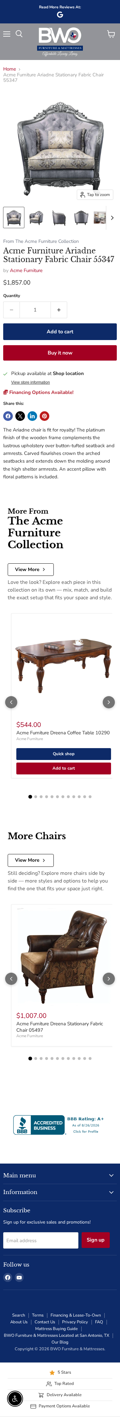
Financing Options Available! (41, 392)
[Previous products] (11, 702)
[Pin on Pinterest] (44, 416)
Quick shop (64, 754)
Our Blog (60, 1342)
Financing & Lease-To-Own (76, 1315)
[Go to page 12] (90, 796)
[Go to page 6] (57, 796)
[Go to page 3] (41, 796)
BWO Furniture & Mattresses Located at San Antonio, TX (56, 1335)
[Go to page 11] (84, 796)
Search (18, 1315)
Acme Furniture (26, 270)
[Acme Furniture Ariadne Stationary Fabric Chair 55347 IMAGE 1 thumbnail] (14, 217)
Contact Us (45, 1322)
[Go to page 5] (52, 796)
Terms (38, 1315)
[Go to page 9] (73, 796)
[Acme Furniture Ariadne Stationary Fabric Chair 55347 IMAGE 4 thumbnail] (81, 217)
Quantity (11, 296)
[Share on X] (20, 416)
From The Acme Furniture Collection (41, 241)
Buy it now (60, 352)
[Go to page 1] (30, 796)
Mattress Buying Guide (56, 1329)
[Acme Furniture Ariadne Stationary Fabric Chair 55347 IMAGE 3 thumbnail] (58, 217)
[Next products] (109, 702)
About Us (19, 1322)
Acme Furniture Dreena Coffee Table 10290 (63, 733)
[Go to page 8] (68, 796)
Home (9, 69)
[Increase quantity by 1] (59, 310)
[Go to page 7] (62, 796)
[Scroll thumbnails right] (111, 218)
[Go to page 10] (79, 796)
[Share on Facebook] (8, 416)
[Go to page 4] (46, 796)
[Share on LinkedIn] (32, 416)
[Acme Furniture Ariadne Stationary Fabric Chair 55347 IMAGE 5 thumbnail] (103, 217)
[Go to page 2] (35, 796)
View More (27, 569)
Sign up (96, 1239)
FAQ (99, 1322)
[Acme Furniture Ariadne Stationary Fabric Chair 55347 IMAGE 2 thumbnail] (36, 217)
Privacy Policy (75, 1322)
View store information (30, 382)
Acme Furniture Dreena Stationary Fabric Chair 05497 (59, 1026)
